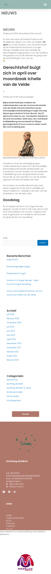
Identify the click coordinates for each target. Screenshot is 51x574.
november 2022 (14, 322)
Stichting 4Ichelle (15, 384)
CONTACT (10, 526)
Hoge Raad (12, 259)
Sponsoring (12, 379)
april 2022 (11, 339)
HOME (9, 515)
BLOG (8, 520)
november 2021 (14, 347)
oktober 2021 (12, 352)
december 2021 (14, 343)
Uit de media (13, 396)
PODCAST (10, 523)
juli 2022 (10, 327)
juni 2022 (11, 331)
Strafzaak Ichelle (14, 392)
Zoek (5, 238)
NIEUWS (9, 529)
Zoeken (42, 242)
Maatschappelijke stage (18, 266)
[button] (45, 4)
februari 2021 (13, 360)
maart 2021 (12, 356)
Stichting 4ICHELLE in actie (19, 388)
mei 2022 (11, 335)
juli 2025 (10, 314)
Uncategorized (14, 400)
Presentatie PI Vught (16, 273)
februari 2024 (13, 318)
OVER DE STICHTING (15, 518)
